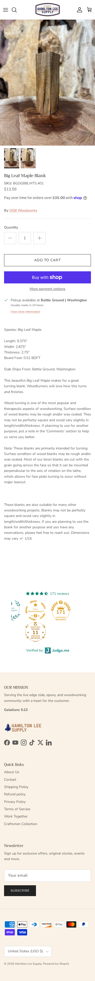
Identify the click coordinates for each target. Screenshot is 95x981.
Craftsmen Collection (20, 824)
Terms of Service (17, 809)
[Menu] (5, 9)
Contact (10, 779)
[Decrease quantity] (10, 238)
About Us (11, 772)
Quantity (11, 227)
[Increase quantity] (39, 238)
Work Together (16, 816)
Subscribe (20, 891)
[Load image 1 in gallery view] (47, 83)
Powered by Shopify (56, 964)
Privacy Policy (15, 801)
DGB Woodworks (23, 210)
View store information (25, 312)
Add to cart (47, 260)
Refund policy (15, 794)
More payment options (47, 289)
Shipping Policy (16, 786)
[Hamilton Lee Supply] (47, 10)
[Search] (16, 9)
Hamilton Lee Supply (28, 964)
